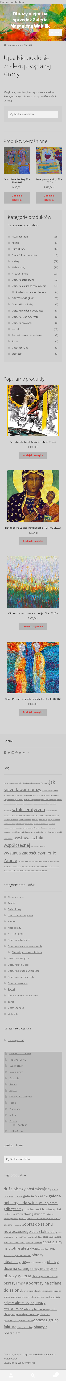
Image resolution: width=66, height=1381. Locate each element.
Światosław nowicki (40, 870)
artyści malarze (9, 783)
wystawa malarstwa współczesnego (35, 828)
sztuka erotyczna (28, 809)
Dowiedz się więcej (33, 626)
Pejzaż (15, 329)
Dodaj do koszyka (17, 197)
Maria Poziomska (47, 795)
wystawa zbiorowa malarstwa (42, 861)
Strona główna (14, 45)
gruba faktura (31, 1209)
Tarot (15, 341)
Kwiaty (15, 261)
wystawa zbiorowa (24, 861)
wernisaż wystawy (45, 815)
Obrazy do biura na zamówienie (29, 285)
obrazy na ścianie (17, 800)
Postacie (14, 1078)
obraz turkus (43, 1249)
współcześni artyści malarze (23, 824)
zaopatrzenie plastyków (24, 870)
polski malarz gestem (49, 800)
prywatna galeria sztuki (40, 804)
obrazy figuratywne (43, 1269)
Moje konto (11, 1375)
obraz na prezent (15, 1237)
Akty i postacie (20, 236)
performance (28, 800)
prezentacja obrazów (24, 804)
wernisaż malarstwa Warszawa (15, 815)
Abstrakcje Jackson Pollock (31, 292)
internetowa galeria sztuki (32, 1214)
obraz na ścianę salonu (14, 1242)
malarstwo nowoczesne (37, 1218)
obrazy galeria (17, 1276)
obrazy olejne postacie (14, 1297)
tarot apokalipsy (51, 810)
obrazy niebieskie (30, 1291)
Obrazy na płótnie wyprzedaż (27, 310)
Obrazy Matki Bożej (22, 304)
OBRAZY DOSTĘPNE (23, 298)
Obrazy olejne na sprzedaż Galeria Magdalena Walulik (30, 19)
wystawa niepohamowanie (40, 832)
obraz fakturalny (44, 1231)
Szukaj (33, 1375)
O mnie (13, 1121)
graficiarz (27, 783)
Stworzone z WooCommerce (19, 1362)
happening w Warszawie (40, 783)
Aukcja (15, 242)
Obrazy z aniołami (22, 322)
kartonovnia (19, 795)
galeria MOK (19, 783)
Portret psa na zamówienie (27, 335)
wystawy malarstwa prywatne (33, 866)
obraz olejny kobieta (34, 1242)
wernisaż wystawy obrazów (28, 820)
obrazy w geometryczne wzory (21, 1314)
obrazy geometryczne (45, 1276)
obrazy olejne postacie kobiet (37, 1297)
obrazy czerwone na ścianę (36, 1262)
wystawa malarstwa (41, 824)
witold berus (8, 824)
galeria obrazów (35, 1196)
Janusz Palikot (47, 791)
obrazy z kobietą (25, 1327)
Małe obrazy (18, 267)
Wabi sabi (17, 353)
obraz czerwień (18, 1225)
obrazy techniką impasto (40, 1309)
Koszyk (51, 1372)
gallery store (48, 1203)
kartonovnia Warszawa (32, 795)
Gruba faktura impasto (24, 255)
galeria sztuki (27, 1202)
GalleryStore (16, 1130)
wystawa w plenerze (38, 846)
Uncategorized (20, 347)
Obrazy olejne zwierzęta (25, 316)
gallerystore (12, 1209)
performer (37, 800)
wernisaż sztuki (32, 815)
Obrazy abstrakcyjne (23, 279)
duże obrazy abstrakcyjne (27, 1189)
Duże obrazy (18, 248)
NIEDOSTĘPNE (20, 273)
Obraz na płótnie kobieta (32, 1237)
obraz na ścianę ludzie (52, 1237)
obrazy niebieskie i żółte (49, 1290)
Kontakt (22, 1124)
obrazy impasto (17, 1283)
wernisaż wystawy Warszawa (49, 820)
